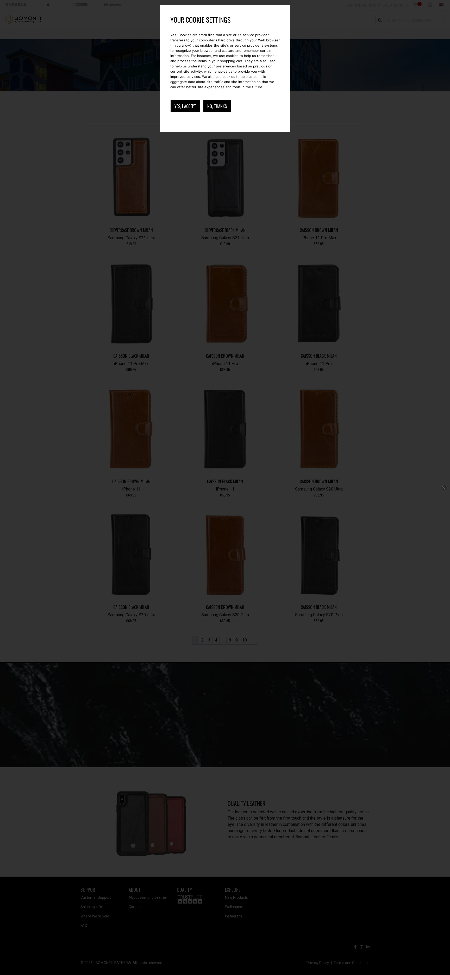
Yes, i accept (185, 106)
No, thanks (217, 106)
